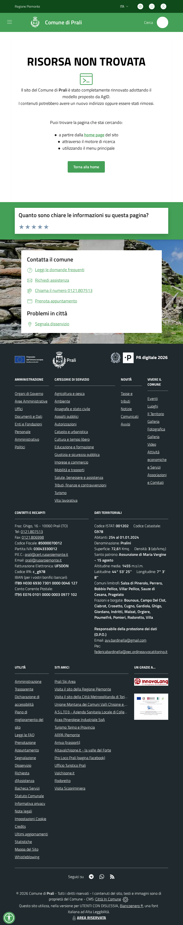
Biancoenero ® (131, 906)
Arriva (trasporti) (67, 742)
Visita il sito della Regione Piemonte (83, 689)
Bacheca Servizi (27, 788)
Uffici (19, 409)
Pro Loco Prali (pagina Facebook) (80, 758)
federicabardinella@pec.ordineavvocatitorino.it (131, 651)
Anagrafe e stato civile (72, 409)
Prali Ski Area (65, 681)
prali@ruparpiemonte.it (43, 560)
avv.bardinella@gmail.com (125, 640)
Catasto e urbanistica (71, 431)
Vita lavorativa (66, 500)
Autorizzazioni (65, 424)
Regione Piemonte (27, 6)
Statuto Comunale (29, 796)
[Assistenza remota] (125, 899)
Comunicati (129, 416)
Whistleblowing (27, 857)
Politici (20, 447)
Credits (20, 826)
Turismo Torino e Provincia (75, 727)
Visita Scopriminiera (70, 788)
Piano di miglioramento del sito (29, 719)
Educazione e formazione (74, 447)
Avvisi (125, 424)
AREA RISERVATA (91, 917)
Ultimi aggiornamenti (31, 834)
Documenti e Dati (28, 416)
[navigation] (9, 22)
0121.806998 (33, 537)
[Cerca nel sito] (162, 22)
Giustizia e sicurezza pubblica (77, 454)
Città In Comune (108, 899)
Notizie (126, 409)
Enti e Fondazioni (28, 424)
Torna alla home (86, 167)
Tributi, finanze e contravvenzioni (80, 485)
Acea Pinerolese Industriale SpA (80, 719)
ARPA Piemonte (67, 735)
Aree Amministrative (31, 401)
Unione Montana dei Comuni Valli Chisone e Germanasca (99, 704)
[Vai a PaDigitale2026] (139, 357)
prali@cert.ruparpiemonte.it (46, 554)
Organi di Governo (29, 393)
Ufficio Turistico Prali (70, 765)
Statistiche (23, 841)
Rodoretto (63, 780)
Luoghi (152, 406)
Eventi (152, 398)
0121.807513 (32, 531)
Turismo (60, 493)
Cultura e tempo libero (72, 439)
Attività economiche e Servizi (157, 459)
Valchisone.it (65, 773)
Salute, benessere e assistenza (79, 477)
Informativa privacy (30, 803)
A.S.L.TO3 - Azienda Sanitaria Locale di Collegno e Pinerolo (101, 712)
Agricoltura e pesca (70, 393)
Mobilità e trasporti (69, 470)
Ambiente (62, 401)
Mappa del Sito (26, 849)
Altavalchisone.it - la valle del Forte (83, 750)
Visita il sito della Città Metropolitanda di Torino (92, 697)
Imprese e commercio (71, 462)
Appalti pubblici (66, 416)
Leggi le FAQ (25, 735)
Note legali (23, 811)
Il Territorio (155, 414)
